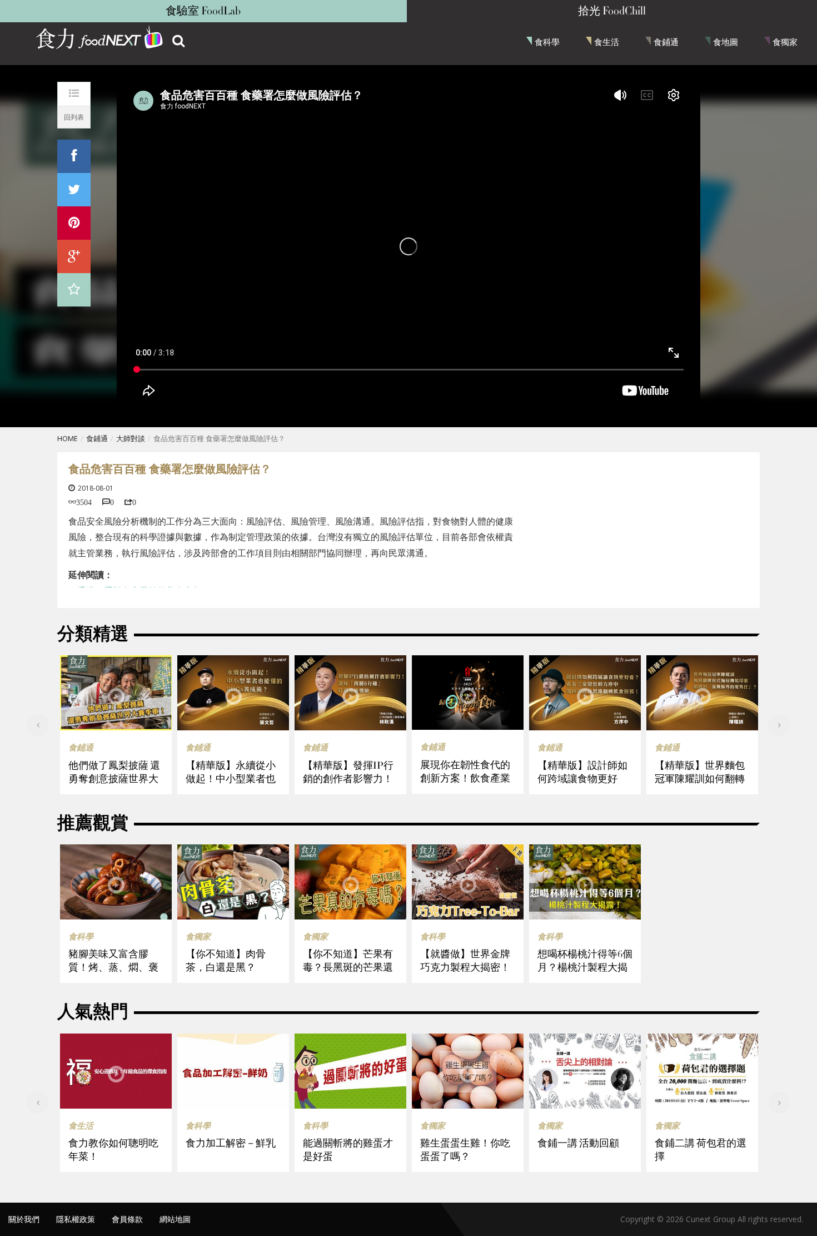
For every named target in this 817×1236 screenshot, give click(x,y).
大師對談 (130, 438)
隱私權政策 (75, 1219)
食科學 (547, 41)
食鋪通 (666, 41)
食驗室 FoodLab (203, 11)
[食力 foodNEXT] (100, 39)
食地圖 (725, 41)
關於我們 (23, 1219)
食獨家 (785, 41)
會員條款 (127, 1219)
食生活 (606, 41)
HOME (67, 438)
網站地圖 (175, 1219)
